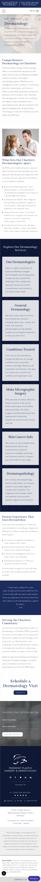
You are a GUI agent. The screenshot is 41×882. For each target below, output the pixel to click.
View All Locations (12, 734)
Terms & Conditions (27, 821)
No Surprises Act (13, 821)
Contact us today (19, 660)
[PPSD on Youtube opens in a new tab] (25, 777)
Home (6, 19)
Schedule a (20, 683)
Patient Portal (32, 801)
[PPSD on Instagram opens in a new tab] (10, 777)
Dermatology (16, 19)
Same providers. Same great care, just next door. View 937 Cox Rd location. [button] (30, 4)
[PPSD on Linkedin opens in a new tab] (30, 777)
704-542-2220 (15, 872)
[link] (20, 794)
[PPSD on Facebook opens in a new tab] (15, 777)
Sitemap (26, 823)
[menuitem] (10, 777)
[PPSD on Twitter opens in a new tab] (20, 777)
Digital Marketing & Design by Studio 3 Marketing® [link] (20, 814)
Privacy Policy (17, 823)
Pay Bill (19, 801)
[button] (4, 873)
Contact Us (20, 692)
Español (10, 801)
